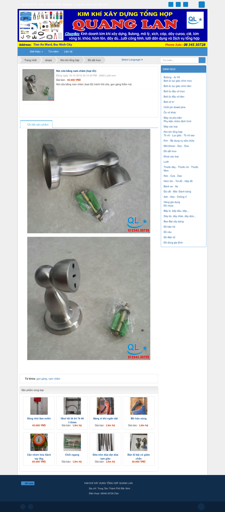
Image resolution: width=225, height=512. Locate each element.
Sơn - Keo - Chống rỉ (175, 196)
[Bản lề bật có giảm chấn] (138, 442)
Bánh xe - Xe (171, 186)
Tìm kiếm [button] (53, 51)
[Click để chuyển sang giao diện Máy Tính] (30, 506)
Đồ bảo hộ (169, 226)
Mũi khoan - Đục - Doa (176, 146)
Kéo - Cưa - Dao (173, 175)
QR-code (28, 483)
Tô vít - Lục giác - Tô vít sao (179, 135)
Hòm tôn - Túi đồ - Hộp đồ (178, 181)
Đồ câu (168, 232)
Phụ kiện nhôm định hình (177, 121)
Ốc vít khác (170, 112)
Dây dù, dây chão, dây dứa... (180, 216)
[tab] (36, 124)
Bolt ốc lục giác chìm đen (177, 86)
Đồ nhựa (168, 205)
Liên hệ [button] (68, 51)
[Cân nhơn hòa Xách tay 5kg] (39, 442)
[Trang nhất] (22, 51)
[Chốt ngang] (72, 442)
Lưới (166, 161)
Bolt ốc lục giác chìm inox (178, 80)
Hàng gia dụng (172, 202)
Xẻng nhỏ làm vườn (39, 418)
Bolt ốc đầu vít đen (174, 96)
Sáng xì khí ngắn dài (105, 418)
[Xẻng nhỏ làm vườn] (39, 406)
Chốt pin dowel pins (174, 107)
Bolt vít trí (169, 102)
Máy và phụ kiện (173, 117)
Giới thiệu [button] (35, 51)
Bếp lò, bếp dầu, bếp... (176, 211)
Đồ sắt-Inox (170, 151)
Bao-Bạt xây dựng (174, 221)
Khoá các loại (171, 156)
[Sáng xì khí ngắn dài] (105, 406)
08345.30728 (29, 4)
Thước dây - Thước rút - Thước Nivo (181, 168)
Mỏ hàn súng (139, 418)
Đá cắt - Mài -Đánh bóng (177, 191)
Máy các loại (171, 126)
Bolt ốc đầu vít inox (174, 91)
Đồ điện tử (169, 237)
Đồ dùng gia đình (173, 242)
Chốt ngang (72, 454)
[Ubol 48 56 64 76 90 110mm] (72, 406)
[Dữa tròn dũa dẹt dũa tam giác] (105, 442)
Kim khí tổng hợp (173, 131)
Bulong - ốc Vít (172, 77)
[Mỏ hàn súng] (138, 406)
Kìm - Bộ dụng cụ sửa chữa (179, 140)
